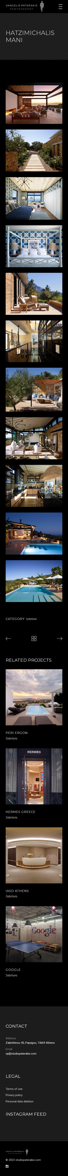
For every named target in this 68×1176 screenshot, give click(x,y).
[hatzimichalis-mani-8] (34, 438)
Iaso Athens (17, 891)
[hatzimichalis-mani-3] (34, 341)
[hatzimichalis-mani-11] (34, 534)
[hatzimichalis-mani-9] (34, 486)
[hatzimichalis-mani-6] (34, 294)
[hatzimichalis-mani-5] (34, 246)
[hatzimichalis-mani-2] (34, 150)
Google (13, 970)
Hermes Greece (21, 812)
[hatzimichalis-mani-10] (34, 103)
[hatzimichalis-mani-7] (34, 390)
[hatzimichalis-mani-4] (34, 198)
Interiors (31, 619)
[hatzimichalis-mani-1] (34, 581)
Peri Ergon (17, 733)
